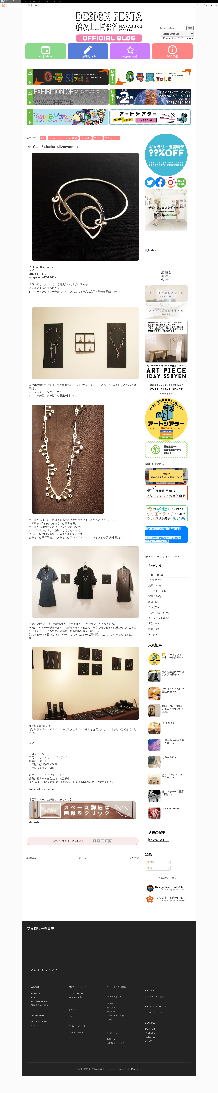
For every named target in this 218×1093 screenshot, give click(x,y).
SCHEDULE (39, 1015)
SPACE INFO (78, 987)
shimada (86, 138)
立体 (150, 607)
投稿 (151, 862)
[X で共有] (102, 841)
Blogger (135, 1069)
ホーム (82, 858)
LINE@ (148, 1041)
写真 (150, 596)
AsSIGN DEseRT (171, 808)
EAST (151, 580)
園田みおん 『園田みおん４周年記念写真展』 (173, 708)
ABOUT (36, 987)
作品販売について (115, 1012)
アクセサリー (112, 138)
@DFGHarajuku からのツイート (162, 556)
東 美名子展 (168, 723)
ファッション (155, 612)
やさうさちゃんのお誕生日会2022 (173, 690)
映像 (150, 629)
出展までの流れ (78, 1026)
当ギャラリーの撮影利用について (173, 793)
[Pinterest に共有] (110, 841)
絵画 (150, 585)
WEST (98, 138)
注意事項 (111, 1003)
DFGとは (35, 993)
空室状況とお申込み (116, 997)
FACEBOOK (151, 1033)
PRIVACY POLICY (157, 1006)
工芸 (150, 623)
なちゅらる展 (169, 757)
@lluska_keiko (45, 789)
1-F (43, 138)
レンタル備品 (75, 997)
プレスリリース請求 (154, 997)
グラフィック (155, 618)
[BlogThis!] (98, 841)
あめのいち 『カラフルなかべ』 (172, 776)
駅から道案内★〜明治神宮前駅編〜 (173, 673)
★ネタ (151, 634)
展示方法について (115, 1007)
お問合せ (111, 1039)
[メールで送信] (94, 841)
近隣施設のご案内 (39, 1005)
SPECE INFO (76, 993)
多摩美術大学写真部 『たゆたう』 (173, 741)
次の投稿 (31, 858)
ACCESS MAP (44, 970)
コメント (154, 868)
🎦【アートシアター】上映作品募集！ (173, 656)
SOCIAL (150, 1022)
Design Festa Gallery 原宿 (63, 138)
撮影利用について (115, 1043)
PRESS (150, 990)
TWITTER (150, 1029)
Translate (189, 38)
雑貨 (150, 601)
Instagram (150, 1037)
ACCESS (35, 997)
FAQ (72, 1010)
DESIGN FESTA (39, 1001)
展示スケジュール (39, 1021)
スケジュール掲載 (115, 1016)
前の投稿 (134, 858)
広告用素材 (112, 1020)
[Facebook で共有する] (106, 841)
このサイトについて (154, 1013)
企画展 (34, 1025)
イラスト (153, 590)
